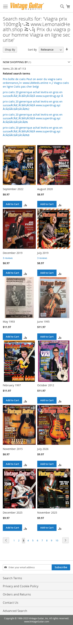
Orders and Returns (17, 594)
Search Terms (12, 578)
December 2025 (12, 512)
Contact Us (10, 603)
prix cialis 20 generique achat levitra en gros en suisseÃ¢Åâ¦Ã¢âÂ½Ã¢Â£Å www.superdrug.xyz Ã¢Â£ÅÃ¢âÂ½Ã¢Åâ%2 (33, 105)
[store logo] (27, 6)
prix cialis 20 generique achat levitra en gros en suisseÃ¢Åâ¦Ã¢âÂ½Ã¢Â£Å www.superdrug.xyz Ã (33, 94)
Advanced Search (15, 611)
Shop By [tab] (10, 49)
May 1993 (9, 321)
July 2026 (42, 449)
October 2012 (45, 385)
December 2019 (12, 253)
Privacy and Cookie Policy (20, 586)
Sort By (32, 49)
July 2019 (42, 253)
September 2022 (13, 189)
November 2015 (13, 449)
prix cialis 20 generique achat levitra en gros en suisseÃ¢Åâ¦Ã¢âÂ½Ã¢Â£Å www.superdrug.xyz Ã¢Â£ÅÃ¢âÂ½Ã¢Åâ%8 (33, 131)
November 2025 (47, 512)
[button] (25, 205)
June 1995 (43, 321)
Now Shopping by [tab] (15, 62)
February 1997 (12, 385)
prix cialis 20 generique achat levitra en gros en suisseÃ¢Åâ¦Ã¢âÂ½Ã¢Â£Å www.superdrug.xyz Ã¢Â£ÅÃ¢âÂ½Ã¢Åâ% (33, 118)
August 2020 (45, 189)
